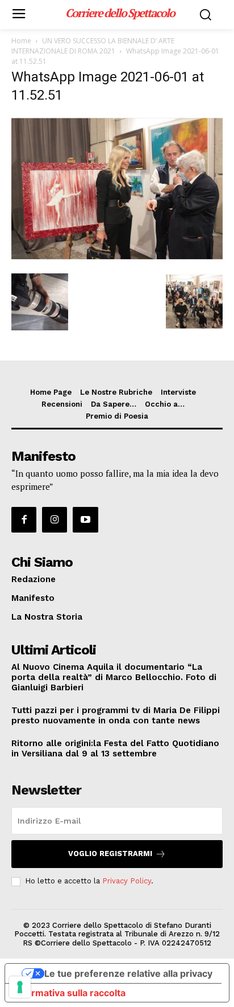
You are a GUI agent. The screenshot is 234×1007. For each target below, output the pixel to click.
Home (21, 41)
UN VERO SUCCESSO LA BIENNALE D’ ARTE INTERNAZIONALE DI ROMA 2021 (92, 46)
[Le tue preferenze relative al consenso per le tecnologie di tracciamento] (20, 987)
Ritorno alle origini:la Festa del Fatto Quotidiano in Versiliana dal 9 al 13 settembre (115, 748)
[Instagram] (54, 519)
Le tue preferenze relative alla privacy (128, 973)
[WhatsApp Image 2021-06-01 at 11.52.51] (117, 262)
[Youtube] (85, 519)
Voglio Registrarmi (110, 853)
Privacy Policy (126, 881)
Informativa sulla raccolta (70, 992)
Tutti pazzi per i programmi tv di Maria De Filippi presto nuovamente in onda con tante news (115, 715)
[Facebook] (23, 519)
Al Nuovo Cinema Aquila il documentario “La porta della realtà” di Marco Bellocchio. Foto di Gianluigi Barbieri (113, 677)
